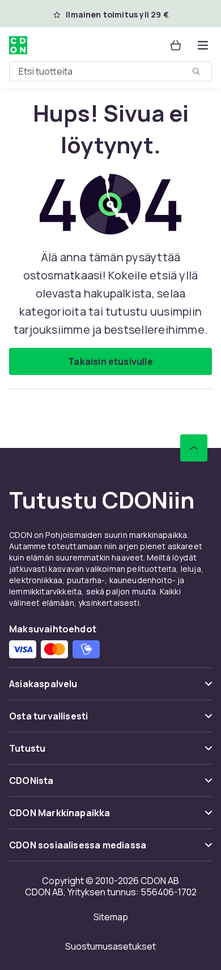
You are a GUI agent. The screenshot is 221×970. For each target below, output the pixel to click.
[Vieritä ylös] (193, 448)
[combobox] (110, 71)
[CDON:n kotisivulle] (18, 45)
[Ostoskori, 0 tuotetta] (175, 45)
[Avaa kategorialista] (202, 45)
